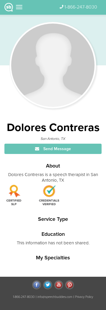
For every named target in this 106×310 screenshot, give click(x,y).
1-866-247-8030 (80, 7)
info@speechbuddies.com (54, 297)
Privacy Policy (84, 297)
